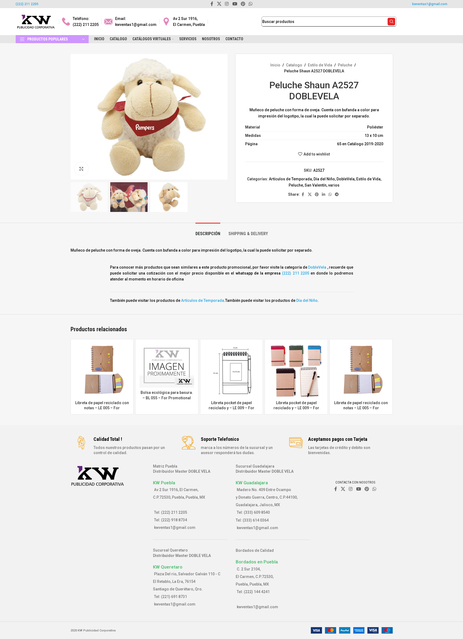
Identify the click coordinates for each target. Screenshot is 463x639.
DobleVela (346, 179)
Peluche (345, 65)
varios (333, 185)
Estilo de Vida (320, 65)
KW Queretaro (167, 567)
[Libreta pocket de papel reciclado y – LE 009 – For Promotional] (231, 370)
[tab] (207, 231)
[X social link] (309, 194)
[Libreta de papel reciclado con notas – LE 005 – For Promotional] (102, 370)
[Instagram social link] (350, 489)
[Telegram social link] (336, 194)
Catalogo (294, 65)
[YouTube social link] (358, 489)
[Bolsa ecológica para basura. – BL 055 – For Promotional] (166, 365)
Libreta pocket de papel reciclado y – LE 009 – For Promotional (231, 408)
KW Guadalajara (252, 482)
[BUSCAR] (391, 21)
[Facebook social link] (303, 194)
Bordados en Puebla (257, 561)
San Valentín (316, 185)
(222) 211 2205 (27, 4)
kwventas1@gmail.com (429, 4)
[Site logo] (36, 21)
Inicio (275, 65)
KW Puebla (164, 482)
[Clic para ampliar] (81, 168)
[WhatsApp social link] (330, 194)
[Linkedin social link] (323, 194)
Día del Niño (324, 179)
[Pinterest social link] (316, 194)
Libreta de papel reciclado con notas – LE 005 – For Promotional (102, 408)
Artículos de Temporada (290, 179)
